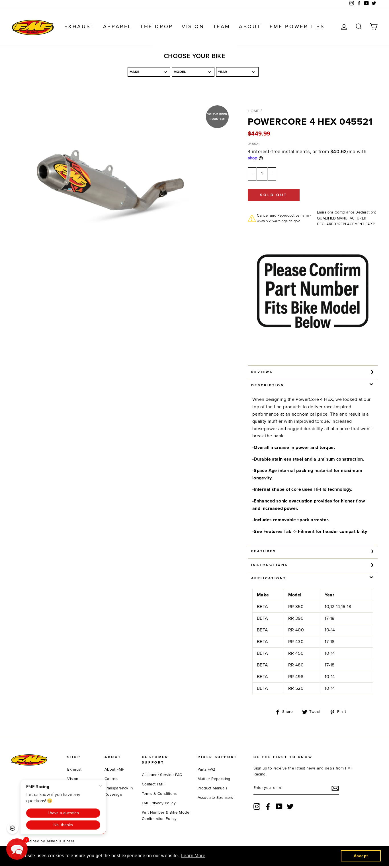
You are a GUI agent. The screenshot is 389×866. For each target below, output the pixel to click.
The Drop (156, 26)
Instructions (269, 565)
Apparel (117, 26)
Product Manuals (212, 788)
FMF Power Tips (297, 26)
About (250, 26)
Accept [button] (361, 855)
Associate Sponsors (215, 797)
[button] (17, 849)
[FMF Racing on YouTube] (279, 806)
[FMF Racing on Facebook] (268, 806)
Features (263, 551)
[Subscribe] (335, 788)
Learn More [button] (193, 855)
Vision (193, 26)
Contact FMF (153, 784)
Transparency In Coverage (119, 791)
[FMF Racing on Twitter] (290, 806)
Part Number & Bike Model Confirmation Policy (166, 815)
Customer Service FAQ (162, 775)
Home (253, 111)
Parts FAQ (206, 769)
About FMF (114, 769)
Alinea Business (60, 841)
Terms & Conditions (159, 793)
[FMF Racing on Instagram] (256, 806)
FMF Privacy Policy (159, 803)
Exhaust (79, 26)
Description (267, 385)
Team (221, 26)
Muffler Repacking (214, 779)
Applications (268, 578)
